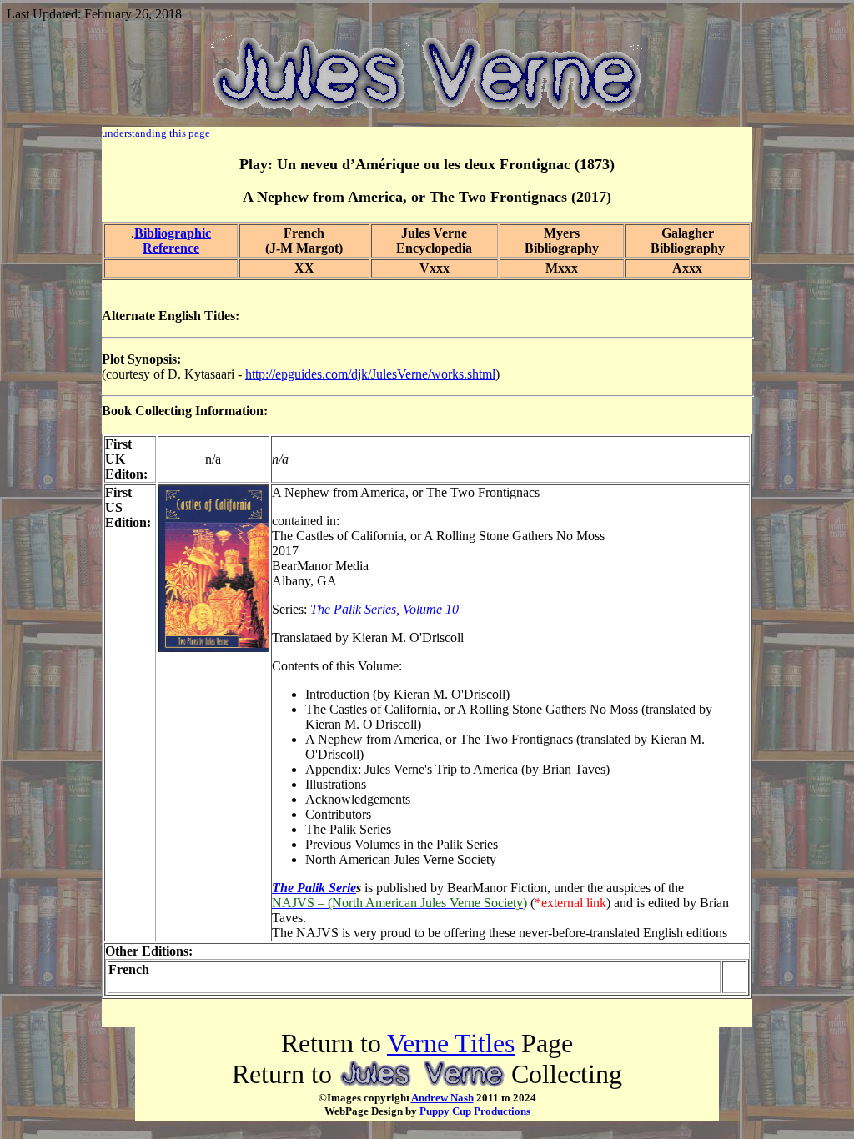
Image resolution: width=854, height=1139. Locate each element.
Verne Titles (451, 1043)
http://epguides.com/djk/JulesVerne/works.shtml (370, 374)
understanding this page (156, 133)
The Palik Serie (314, 888)
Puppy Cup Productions (474, 1111)
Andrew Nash (442, 1097)
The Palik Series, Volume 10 (384, 609)
